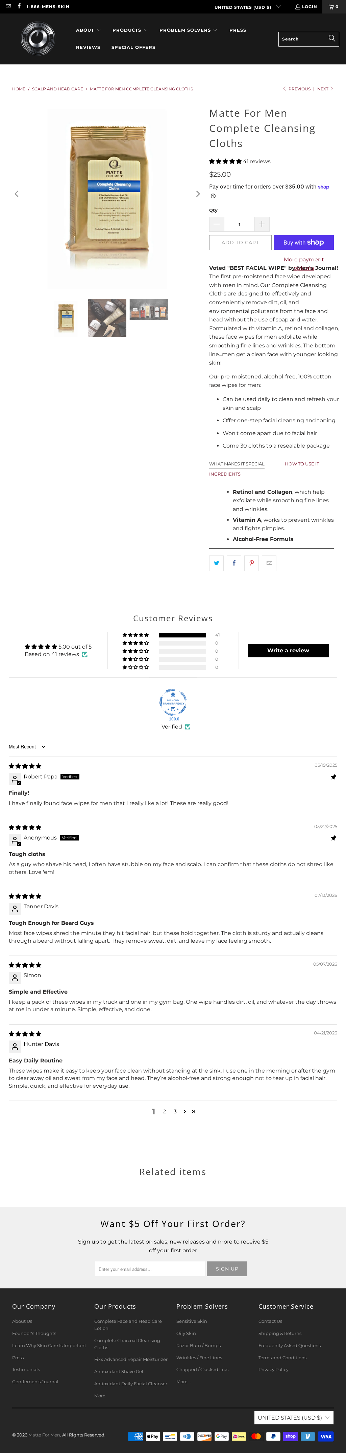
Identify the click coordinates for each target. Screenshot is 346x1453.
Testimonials (26, 1369)
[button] (88, 30)
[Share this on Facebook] (234, 563)
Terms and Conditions (282, 1357)
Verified (172, 726)
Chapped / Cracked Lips (202, 1369)
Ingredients (225, 474)
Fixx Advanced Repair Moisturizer (131, 1359)
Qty (213, 210)
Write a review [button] (288, 650)
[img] (25, 766)
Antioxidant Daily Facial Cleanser (130, 1383)
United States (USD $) (244, 7)
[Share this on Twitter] (216, 563)
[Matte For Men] (38, 39)
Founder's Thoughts (34, 1333)
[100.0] (173, 702)
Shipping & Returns (279, 1333)
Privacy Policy (273, 1369)
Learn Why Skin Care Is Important (49, 1345)
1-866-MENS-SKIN (48, 6)
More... (101, 1395)
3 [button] (175, 1111)
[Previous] (17, 194)
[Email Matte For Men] (8, 6)
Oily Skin (186, 1333)
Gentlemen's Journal (35, 1381)
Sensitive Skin (191, 1321)
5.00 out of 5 (75, 647)
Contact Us (270, 1321)
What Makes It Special (237, 463)
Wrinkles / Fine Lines (199, 1357)
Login (309, 6)
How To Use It (302, 463)
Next (323, 88)
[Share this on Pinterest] (251, 563)
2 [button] (164, 1111)
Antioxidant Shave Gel (118, 1371)
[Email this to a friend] (269, 563)
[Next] (197, 194)
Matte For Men (44, 1434)
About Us (22, 1321)
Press (18, 1357)
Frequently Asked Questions (289, 1345)
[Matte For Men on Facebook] (18, 6)
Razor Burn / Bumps (198, 1345)
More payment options (304, 264)
